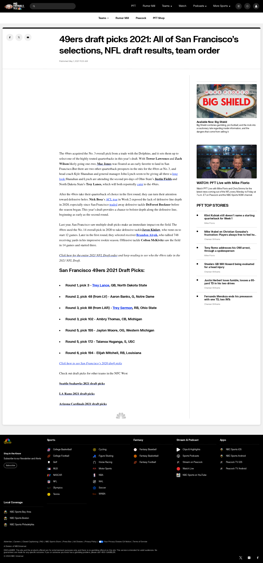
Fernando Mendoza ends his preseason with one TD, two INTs (228, 298)
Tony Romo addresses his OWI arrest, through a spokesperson (227, 249)
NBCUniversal (20, 546)
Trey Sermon (122, 308)
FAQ (41, 542)
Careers (17, 542)
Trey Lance (100, 285)
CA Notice (126, 542)
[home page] (14, 6)
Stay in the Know (12, 453)
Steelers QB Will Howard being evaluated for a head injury (229, 266)
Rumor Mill (149, 6)
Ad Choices (78, 542)
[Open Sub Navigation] (172, 6)
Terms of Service (140, 542)
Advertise (8, 542)
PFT (133, 6)
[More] (238, 6)
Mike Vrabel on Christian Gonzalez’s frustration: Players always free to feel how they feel (230, 233)
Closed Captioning (30, 542)
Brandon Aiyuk (146, 234)
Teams (102, 18)
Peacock (141, 18)
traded (113, 204)
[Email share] (27, 37)
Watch (182, 6)
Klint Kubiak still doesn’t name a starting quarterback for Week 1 (229, 217)
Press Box (67, 542)
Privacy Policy (90, 542)
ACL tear (112, 199)
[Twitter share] (19, 37)
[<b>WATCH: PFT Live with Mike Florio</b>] (227, 161)
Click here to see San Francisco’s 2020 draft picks (90, 363)
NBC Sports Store (53, 542)
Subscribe (10, 465)
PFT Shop (159, 18)
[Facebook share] (9, 37)
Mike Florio (209, 223)
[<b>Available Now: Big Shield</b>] (227, 101)
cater (140, 184)
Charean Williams (212, 239)
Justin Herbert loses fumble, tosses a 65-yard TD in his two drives (229, 282)
